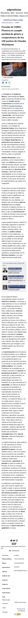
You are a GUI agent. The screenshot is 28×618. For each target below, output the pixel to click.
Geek (3, 597)
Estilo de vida (6, 576)
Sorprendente (6, 588)
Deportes (5, 580)
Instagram (5, 612)
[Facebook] (3, 82)
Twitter (4, 607)
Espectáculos (6, 592)
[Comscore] (14, 550)
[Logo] (14, 9)
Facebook (5, 603)
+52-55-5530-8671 (19, 563)
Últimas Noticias (5, 13)
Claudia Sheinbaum (15, 106)
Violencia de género (7, 22)
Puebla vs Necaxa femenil (9, 16)
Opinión (4, 571)
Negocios (5, 584)
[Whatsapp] (9, 82)
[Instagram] (17, 541)
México (13, 13)
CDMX (17, 22)
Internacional (19, 13)
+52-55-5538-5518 (19, 559)
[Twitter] (6, 82)
